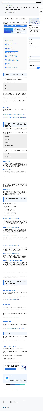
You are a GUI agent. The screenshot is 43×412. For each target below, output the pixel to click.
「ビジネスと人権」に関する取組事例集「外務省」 (12, 299)
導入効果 (4, 400)
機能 (3, 401)
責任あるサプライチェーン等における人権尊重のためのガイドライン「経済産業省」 (14, 114)
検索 (38, 67)
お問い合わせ (24, 400)
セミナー (11, 400)
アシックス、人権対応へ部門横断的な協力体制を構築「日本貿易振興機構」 (16, 328)
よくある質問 (11, 403)
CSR (11, 11)
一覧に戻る (15, 389)
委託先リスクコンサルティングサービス (14, 402)
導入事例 (4, 403)
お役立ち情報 (14, 11)
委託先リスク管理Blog (12, 401)
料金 (3, 402)
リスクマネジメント (7, 11)
